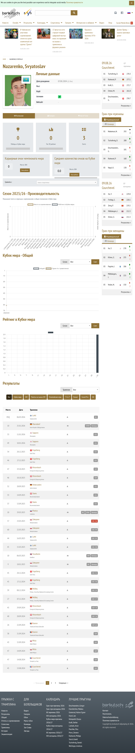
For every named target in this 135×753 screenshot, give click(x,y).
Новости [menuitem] (5, 22)
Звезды (26, 731)
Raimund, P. (112, 79)
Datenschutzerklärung (110, 717)
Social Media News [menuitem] (124, 23)
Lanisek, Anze (74, 725)
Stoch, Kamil (73, 739)
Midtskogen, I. (113, 211)
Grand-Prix (85, 397)
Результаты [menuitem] (28, 22)
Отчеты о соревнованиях (10, 720)
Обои (26, 717)
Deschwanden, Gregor (76, 705)
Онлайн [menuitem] (15, 22)
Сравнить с (8, 182)
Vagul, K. (111, 167)
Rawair (75, 397)
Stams (34, 493)
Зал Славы (27, 727)
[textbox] (67, 182)
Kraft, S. (110, 85)
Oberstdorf (36, 424)
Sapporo (35, 432)
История (4, 731)
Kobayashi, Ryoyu (75, 719)
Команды (27, 724)
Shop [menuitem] (110, 22)
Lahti (34, 415)
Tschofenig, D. (113, 73)
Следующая (62, 683)
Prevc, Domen (74, 732)
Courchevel (36, 658)
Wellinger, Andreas (75, 746)
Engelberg (36, 450)
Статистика (5, 724)
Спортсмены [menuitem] (55, 22)
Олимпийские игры (55, 397)
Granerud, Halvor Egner (77, 712)
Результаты (125, 105)
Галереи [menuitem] (68, 22)
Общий (4, 717)
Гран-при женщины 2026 (55, 709)
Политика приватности (74, 2)
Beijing (34, 588)
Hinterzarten (36, 484)
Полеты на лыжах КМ (38, 397)
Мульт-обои (28, 720)
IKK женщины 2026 (53, 715)
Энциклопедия (6, 734)
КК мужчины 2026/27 (54, 732)
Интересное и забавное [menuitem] (85, 22)
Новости (4, 710)
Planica (35, 510)
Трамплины (5, 727)
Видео (26, 710)
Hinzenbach (36, 467)
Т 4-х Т (67, 397)
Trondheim (36, 554)
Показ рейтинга (24, 170)
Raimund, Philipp (75, 735)
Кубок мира (17, 397)
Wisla (34, 640)
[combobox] (67, 182)
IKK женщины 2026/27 (54, 735)
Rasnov (35, 623)
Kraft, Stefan (73, 722)
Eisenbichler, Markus (76, 709)
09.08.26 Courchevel (116, 65)
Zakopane (35, 519)
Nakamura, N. (112, 131)
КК (93, 397)
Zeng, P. (110, 205)
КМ (26, 397)
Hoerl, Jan (72, 715)
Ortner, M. (111, 90)
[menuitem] (115, 13)
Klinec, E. (111, 217)
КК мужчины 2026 (53, 712)
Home (4, 59)
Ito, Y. (110, 194)
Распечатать (107, 713)
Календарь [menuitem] (41, 22)
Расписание (19, 115)
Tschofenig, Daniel (75, 742)
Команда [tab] (110, 124)
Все (9, 397)
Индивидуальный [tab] (112, 119)
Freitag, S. (111, 199)
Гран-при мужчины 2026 (55, 705)
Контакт (105, 710)
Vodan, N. (111, 284)
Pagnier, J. (111, 266)
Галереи (27, 714)
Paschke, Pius (73, 729)
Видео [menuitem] (101, 22)
